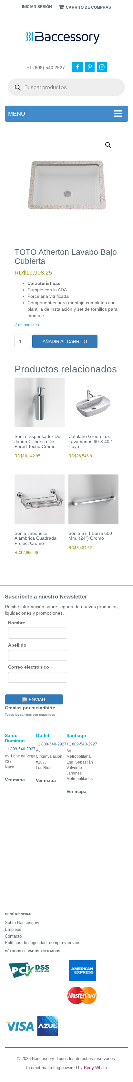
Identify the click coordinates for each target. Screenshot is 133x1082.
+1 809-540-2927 (20, 749)
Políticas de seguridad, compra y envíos (42, 942)
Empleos (13, 929)
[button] (108, 145)
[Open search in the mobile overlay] (66, 87)
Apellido (17, 645)
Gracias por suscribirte (30, 707)
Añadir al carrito (65, 341)
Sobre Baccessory (22, 922)
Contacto (13, 936)
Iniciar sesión (37, 7)
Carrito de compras (88, 7)
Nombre (16, 622)
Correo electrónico (28, 667)
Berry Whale (95, 1067)
